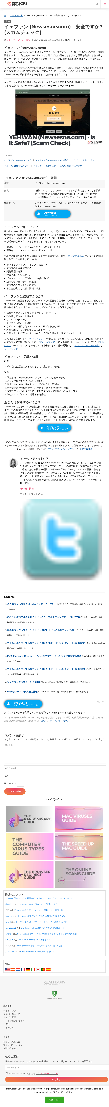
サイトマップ (9, 1010)
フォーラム (8, 1027)
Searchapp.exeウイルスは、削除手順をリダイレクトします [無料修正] (47, 934)
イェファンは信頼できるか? (16, 165)
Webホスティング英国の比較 (22, 691)
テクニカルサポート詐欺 (87, 345)
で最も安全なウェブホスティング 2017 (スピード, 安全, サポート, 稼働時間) (46, 669)
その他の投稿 (27, 488)
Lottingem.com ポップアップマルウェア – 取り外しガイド (41, 946)
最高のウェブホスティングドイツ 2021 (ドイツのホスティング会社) (41, 630)
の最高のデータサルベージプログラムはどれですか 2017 (48, 898)
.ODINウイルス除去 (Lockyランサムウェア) (30, 604)
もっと (6, 1036)
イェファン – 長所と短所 (45, 165)
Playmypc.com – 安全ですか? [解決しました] (39, 904)
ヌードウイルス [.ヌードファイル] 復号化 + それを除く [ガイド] (41, 922)
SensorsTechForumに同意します (33, 1073)
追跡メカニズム (76, 256)
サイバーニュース (11, 1013)
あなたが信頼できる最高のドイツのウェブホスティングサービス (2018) (44, 617)
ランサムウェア (47, 342)
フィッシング (11, 349)
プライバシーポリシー (65, 449)
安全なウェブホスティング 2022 (23, 682)
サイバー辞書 (9, 1017)
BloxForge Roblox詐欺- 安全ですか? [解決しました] (43, 928)
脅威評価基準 (85, 449)
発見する (7, 1005)
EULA (51, 449)
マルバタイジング (37, 338)
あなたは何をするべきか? (71, 165)
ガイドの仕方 (16, 15)
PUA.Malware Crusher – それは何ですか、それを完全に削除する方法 (44, 656)
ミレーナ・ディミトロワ (18, 40)
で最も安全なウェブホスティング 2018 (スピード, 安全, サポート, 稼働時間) (46, 643)
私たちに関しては (11, 1041)
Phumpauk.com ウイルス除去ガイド (34, 940)
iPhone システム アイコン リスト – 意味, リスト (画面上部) (38, 910)
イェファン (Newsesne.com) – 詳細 (51, 160)
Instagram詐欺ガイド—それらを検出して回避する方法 (41, 916)
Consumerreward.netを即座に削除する (37, 951)
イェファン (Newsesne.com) (17, 160)
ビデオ (6, 1023)
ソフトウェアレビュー (14, 1020)
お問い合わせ (9, 1048)
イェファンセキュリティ (84, 160)
